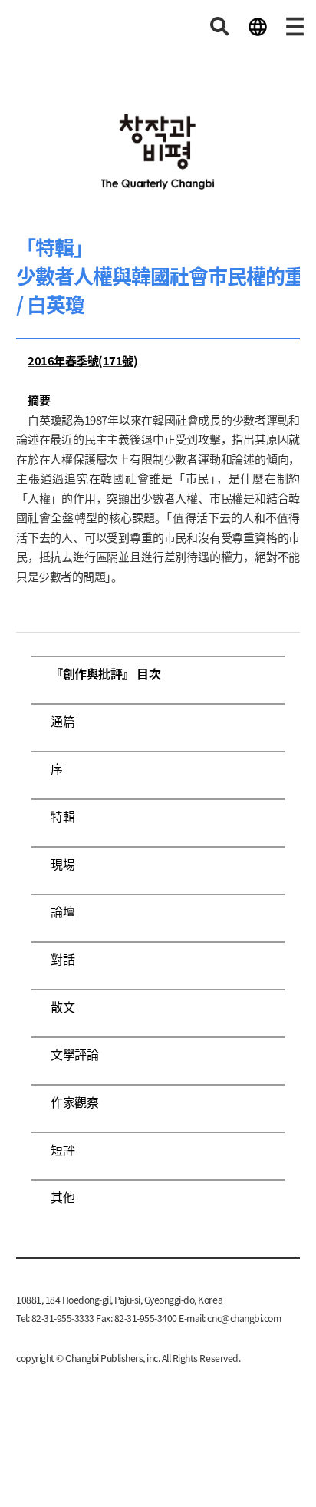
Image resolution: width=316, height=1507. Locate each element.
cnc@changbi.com (244, 1318)
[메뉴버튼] (295, 27)
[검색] (220, 27)
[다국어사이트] (258, 27)
